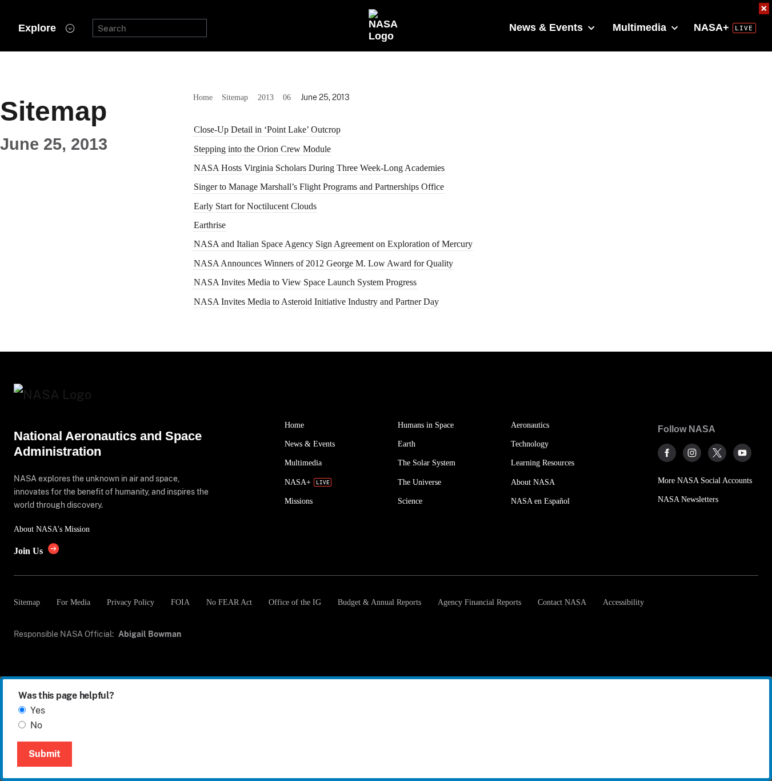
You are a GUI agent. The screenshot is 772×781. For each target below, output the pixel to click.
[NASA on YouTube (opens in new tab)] (742, 453)
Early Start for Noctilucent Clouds (255, 206)
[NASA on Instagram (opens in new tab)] (692, 453)
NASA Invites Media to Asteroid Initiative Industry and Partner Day (316, 301)
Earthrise (210, 225)
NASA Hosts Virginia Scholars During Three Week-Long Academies (319, 168)
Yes (37, 710)
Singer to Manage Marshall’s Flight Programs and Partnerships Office (319, 187)
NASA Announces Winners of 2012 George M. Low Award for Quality (323, 263)
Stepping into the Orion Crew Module (262, 149)
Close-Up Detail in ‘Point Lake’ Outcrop (267, 129)
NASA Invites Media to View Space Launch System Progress (305, 282)
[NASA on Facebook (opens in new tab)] (667, 453)
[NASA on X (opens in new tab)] (717, 453)
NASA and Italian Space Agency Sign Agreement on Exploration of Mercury (333, 244)
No (36, 725)
